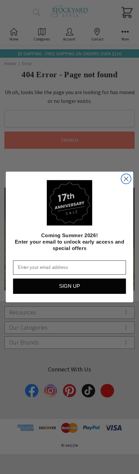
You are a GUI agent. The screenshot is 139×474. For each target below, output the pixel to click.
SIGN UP (69, 286)
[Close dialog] (126, 179)
